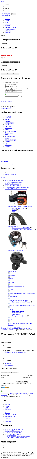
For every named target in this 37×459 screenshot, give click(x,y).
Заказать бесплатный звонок (10, 74)
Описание (8, 363)
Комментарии (9, 365)
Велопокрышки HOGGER (21, 228)
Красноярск (8, 128)
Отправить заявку (6, 101)
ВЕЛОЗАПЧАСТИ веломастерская (16, 189)
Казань (7, 124)
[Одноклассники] (6, 387)
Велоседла (11, 275)
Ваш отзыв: (26, 377)
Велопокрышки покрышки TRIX (23, 229)
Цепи (10, 319)
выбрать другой (6, 108)
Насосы (10, 289)
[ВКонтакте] (2, 387)
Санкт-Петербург (10, 140)
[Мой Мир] (8, 387)
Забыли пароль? (6, 14)
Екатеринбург (9, 123)
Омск (6, 134)
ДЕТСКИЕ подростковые (13, 185)
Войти (14, 14)
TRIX (14, 210)
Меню (3, 177)
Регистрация (6, 15)
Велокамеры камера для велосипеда (20, 206)
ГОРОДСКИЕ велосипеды (13, 182)
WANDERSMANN (18, 208)
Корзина (7, 174)
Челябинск (8, 146)
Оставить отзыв (22, 381)
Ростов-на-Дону (10, 136)
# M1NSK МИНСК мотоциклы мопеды (17, 187)
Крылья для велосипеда (16, 286)
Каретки (11, 282)
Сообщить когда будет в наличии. (15, 352)
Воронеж (7, 119)
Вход (2, 1)
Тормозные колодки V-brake (21, 302)
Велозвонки (12, 271)
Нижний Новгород (11, 131)
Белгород (8, 116)
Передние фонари (18, 311)
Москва (7, 129)
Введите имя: (5, 375)
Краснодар (8, 126)
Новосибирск (9, 133)
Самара (7, 138)
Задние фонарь (17, 312)
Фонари (10, 309)
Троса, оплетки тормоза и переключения (21, 305)
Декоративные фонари (19, 316)
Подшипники (12, 296)
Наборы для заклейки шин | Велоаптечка (21, 293)
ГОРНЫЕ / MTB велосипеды (14, 180)
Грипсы (10, 279)
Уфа (6, 143)
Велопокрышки (13, 226)
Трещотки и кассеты (7, 330)
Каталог (3, 328)
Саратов (7, 141)
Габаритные (16, 314)
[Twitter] (4, 387)
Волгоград (8, 117)
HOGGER (15, 211)
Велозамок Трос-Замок (15, 250)
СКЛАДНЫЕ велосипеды (13, 184)
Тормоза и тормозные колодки (18, 300)
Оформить (13, 174)
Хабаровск (8, 145)
